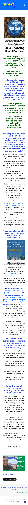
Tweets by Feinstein (9, 475)
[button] (24, 5)
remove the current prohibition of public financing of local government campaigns (14, 94)
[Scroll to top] (25, 502)
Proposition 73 (14, 274)
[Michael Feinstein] (9, 5)
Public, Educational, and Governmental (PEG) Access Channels (14, 203)
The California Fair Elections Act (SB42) (12, 83)
